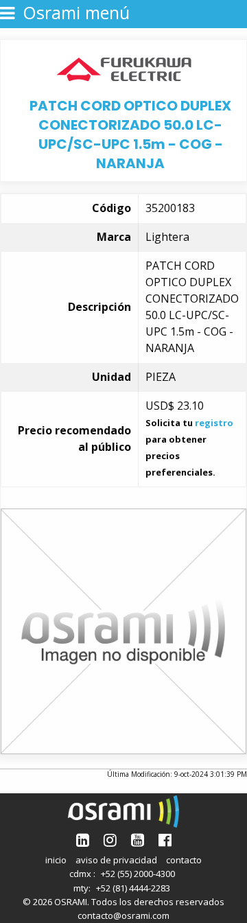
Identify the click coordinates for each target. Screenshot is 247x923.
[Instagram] (110, 839)
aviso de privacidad (116, 860)
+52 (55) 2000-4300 (138, 873)
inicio (56, 860)
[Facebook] (165, 839)
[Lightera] (123, 67)
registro (214, 423)
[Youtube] (137, 839)
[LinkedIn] (82, 839)
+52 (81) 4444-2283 (133, 888)
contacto (184, 860)
